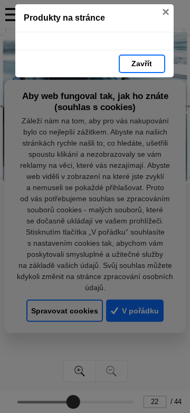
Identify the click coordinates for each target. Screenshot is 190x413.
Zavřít (141, 63)
